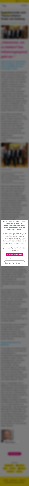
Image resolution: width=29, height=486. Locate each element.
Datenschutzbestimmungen (14, 263)
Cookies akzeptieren (14, 254)
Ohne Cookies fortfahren (14, 259)
